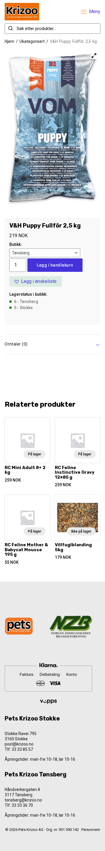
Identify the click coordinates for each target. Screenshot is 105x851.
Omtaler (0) (16, 344)
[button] (35, 281)
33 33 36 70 (22, 805)
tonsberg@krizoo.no (23, 800)
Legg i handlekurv (55, 265)
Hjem (9, 41)
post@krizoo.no (19, 744)
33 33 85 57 (22, 749)
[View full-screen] (93, 55)
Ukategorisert (32, 41)
